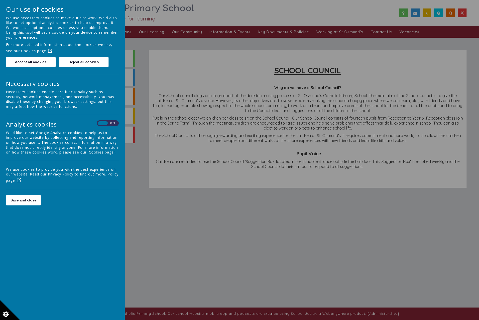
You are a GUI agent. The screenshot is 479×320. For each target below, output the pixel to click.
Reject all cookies (84, 62)
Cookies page (33, 50)
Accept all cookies (30, 62)
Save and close (23, 200)
